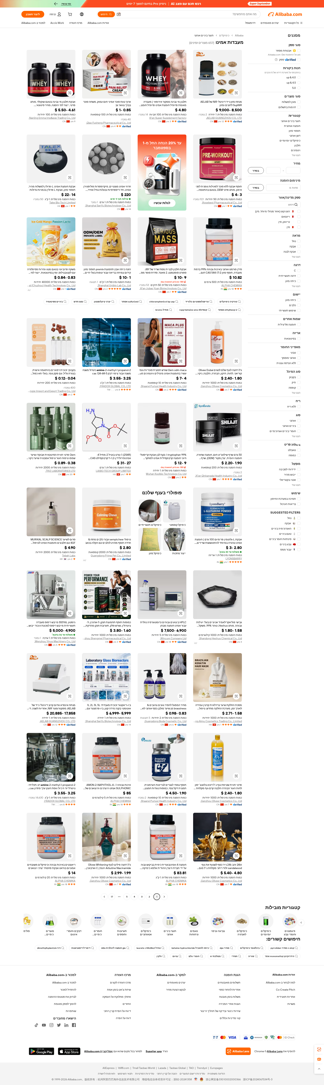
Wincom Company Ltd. (173, 638)
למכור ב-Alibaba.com (64, 982)
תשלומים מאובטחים (229, 982)
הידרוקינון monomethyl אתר (279, 956)
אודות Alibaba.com (283, 974)
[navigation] (274, 466)
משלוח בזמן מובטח (229, 996)
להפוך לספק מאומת (65, 1003)
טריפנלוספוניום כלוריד (197, 301)
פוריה (251, 956)
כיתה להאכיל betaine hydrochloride (190, 948)
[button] (118, 14)
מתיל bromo (161, 310)
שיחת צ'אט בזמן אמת (119, 989)
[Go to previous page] (164, 896)
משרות (291, 1003)
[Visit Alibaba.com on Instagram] (51, 1025)
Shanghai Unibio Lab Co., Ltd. (114, 285)
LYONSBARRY (234, 558)
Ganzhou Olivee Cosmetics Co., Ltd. (221, 386)
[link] (319, 1049)
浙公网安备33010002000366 (223, 1079)
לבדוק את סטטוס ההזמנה (62, 996)
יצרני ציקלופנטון (102, 301)
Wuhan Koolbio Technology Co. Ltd (166, 473)
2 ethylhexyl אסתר (227, 310)
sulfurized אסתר (130, 301)
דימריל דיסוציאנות (80, 948)
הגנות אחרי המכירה (229, 1003)
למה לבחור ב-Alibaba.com (280, 982)
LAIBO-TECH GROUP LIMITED (113, 470)
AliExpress (109, 1067)
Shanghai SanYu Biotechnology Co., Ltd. (108, 205)
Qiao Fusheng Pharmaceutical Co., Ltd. (108, 122)
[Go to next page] (104, 896)
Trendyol (202, 1067)
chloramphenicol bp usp (162, 301)
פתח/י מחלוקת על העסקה (116, 996)
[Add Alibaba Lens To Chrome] (238, 1051)
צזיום (175, 956)
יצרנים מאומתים (176, 982)
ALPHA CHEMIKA (231, 285)
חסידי (234, 956)
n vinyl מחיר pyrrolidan (282, 948)
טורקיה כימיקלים (228, 301)
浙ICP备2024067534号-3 (257, 1079)
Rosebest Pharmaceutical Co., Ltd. (222, 202)
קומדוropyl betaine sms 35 (193, 310)
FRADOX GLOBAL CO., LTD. (115, 386)
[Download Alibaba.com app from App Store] (69, 1051)
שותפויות (71, 1010)
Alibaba (239, 35)
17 (112, 896)
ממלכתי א (215, 956)
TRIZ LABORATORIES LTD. (60, 470)
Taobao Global (177, 1067)
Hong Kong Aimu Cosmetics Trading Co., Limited (217, 721)
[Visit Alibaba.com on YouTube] (44, 1025)
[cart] (69, 14)
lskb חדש (78, 301)
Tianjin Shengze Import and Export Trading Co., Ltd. (51, 391)
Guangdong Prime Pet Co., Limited (111, 555)
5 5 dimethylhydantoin (49, 948)
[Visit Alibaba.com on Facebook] (74, 1025)
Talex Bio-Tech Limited (62, 202)
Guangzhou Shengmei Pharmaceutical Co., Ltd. (106, 638)
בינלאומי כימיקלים (250, 948)
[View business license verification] (196, 1079)
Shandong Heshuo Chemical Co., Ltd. (220, 638)
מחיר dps (224, 948)
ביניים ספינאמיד (54, 301)
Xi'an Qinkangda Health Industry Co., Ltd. (218, 475)
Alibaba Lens (275, 1051)
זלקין (159, 956)
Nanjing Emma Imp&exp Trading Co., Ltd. (52, 117)
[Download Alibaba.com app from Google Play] (41, 1051)
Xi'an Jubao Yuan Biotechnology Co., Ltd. (163, 288)
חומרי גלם (194, 956)
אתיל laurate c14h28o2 (148, 948)
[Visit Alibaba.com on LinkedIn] (66, 1025)
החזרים (127, 1003)
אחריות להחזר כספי (229, 989)
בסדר (256, 170)
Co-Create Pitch (285, 989)
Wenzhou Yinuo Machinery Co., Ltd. (54, 641)
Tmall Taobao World (143, 1067)
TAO (191, 1067)
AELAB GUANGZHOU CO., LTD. (224, 117)
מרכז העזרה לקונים (120, 982)
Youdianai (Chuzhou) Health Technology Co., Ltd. (51, 285)
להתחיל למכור (68, 989)
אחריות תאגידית (286, 996)
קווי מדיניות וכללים (230, 1018)
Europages (216, 1067)
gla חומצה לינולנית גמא (113, 948)
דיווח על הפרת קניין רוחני (117, 1010)
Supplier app (154, 1051)
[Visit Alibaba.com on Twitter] (59, 1025)
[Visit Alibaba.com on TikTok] (36, 1025)
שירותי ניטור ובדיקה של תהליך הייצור (220, 1010)
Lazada (162, 1067)
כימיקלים (224, 35)
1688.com (123, 1067)
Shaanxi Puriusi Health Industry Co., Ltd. (163, 386)
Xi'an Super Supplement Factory (167, 117)
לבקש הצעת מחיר (176, 989)
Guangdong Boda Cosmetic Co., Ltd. (165, 721)
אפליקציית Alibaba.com (98, 1051)
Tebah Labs (68, 555)
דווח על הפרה (123, 1018)
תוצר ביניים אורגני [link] (204, 35)
